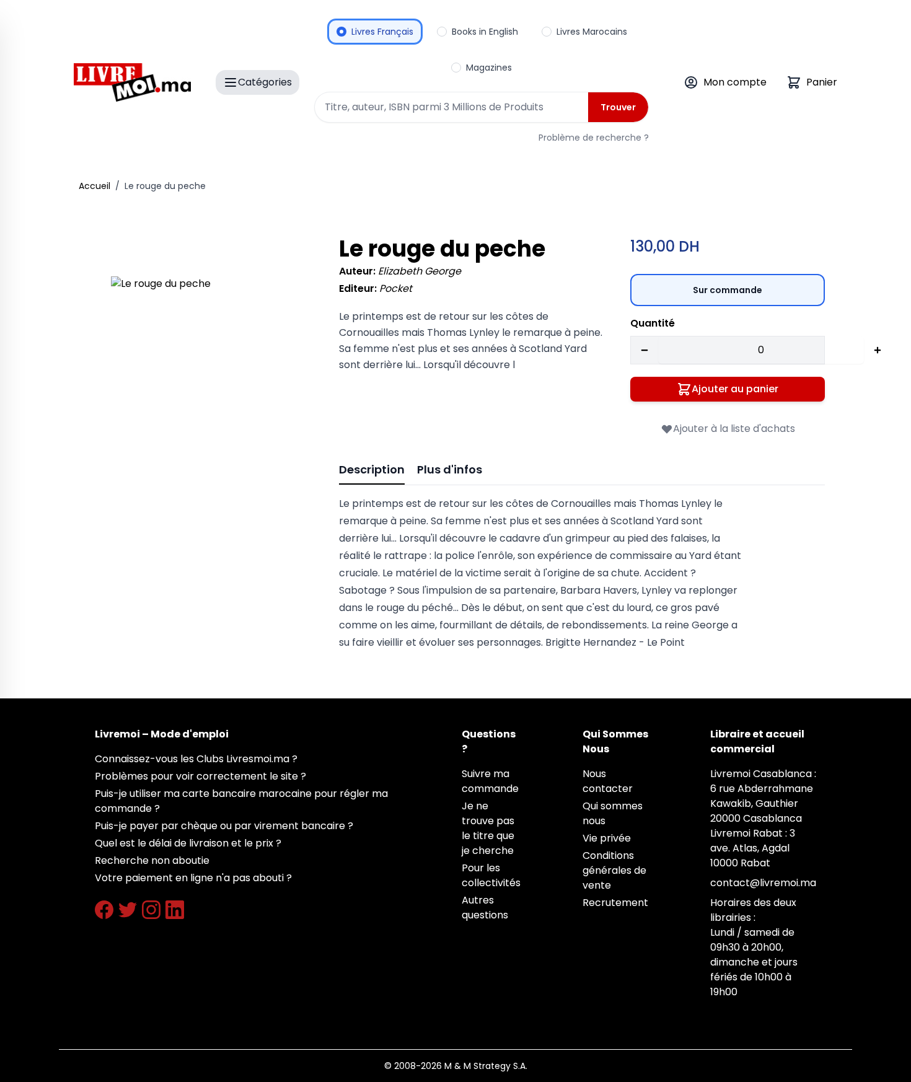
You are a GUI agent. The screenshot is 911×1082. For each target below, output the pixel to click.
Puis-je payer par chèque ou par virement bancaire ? (224, 826)
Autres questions (485, 907)
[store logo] (132, 82)
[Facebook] (104, 909)
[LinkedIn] (174, 909)
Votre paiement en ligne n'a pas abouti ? (193, 878)
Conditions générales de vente (614, 870)
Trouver (618, 107)
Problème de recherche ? (594, 137)
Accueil (94, 186)
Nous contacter (608, 781)
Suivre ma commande (490, 781)
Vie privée (607, 838)
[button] (207, 373)
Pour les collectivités (491, 875)
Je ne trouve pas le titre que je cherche (488, 828)
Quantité (652, 323)
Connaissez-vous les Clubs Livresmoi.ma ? (196, 759)
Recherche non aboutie (152, 860)
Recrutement (615, 902)
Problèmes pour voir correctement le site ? (200, 776)
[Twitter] (127, 909)
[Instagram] (151, 909)
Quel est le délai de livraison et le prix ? (188, 843)
